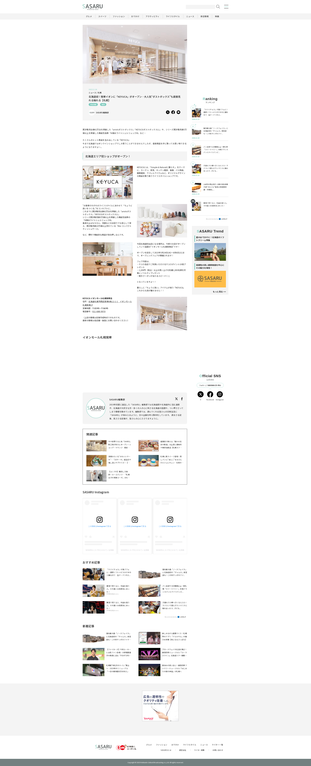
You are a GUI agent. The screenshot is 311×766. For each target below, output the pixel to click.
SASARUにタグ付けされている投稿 (100, 550)
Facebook (210, 399)
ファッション (161, 744)
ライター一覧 (217, 744)
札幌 (100, 92)
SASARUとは (166, 750)
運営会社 (182, 750)
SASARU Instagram (96, 492)
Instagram (220, 399)
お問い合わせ (217, 750)
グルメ (149, 744)
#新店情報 (93, 104)
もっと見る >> (219, 291)
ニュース (204, 744)
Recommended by (171, 617)
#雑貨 (103, 104)
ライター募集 (199, 750)
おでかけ (175, 744)
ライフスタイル (189, 744)
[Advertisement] (210, 40)
